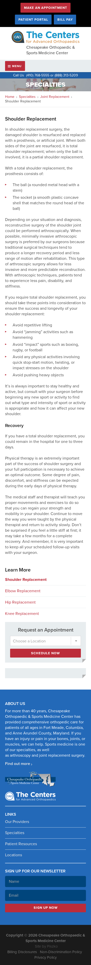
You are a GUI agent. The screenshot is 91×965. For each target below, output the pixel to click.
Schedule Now (45, 653)
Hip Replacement (20, 602)
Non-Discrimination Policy (61, 952)
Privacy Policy (45, 957)
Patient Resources (21, 843)
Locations (13, 855)
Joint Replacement (54, 97)
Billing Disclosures (22, 952)
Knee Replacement (22, 613)
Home (9, 97)
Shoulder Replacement (26, 579)
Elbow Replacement (22, 590)
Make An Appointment (45, 8)
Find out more (17, 763)
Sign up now (46, 908)
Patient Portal (33, 20)
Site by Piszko (46, 946)
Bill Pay (65, 20)
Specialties (27, 97)
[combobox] (45, 641)
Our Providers (17, 821)
